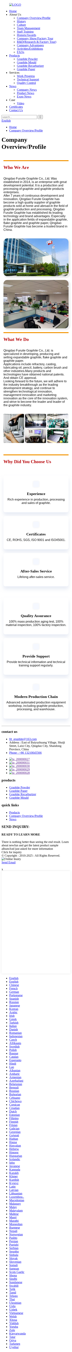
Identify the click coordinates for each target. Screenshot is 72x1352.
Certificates (16, 106)
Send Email (9, 862)
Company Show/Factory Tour (35, 38)
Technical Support (28, 79)
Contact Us (16, 110)
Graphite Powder (27, 59)
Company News (27, 89)
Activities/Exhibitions (30, 48)
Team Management (28, 28)
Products (14, 55)
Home (13, 11)
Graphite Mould (26, 62)
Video (20, 103)
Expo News (24, 96)
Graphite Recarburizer (30, 65)
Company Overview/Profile (33, 18)
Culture (21, 24)
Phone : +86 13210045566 (25, 752)
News (12, 86)
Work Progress (26, 76)
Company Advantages (30, 45)
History (21, 21)
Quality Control (26, 82)
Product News (25, 93)
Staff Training (25, 31)
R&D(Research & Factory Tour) (36, 41)
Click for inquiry (12, 852)
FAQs (20, 52)
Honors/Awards (26, 35)
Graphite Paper (26, 69)
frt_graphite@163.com (23, 739)
